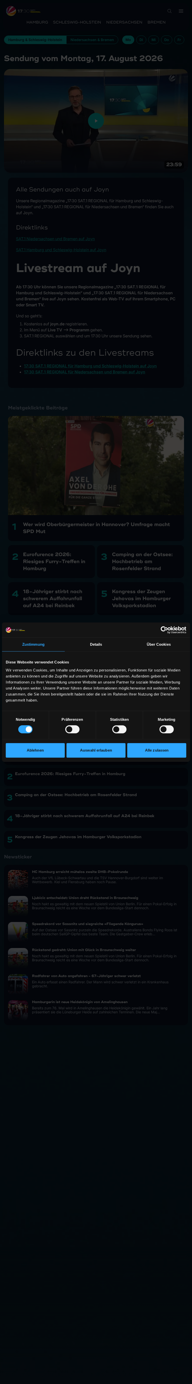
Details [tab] (96, 644)
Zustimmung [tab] (33, 644)
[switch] (72, 729)
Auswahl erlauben (96, 750)
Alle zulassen (156, 750)
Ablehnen (35, 750)
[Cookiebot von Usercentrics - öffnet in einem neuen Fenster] (164, 630)
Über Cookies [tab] (159, 644)
